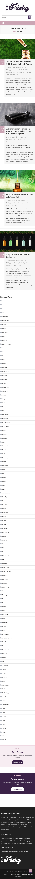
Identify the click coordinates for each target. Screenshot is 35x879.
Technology (5, 693)
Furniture (5, 450)
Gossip (4, 477)
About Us (6, 874)
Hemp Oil (25, 203)
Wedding (4, 740)
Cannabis (5, 348)
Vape (3, 724)
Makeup (4, 575)
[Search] (29, 17)
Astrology (5, 316)
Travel (4, 716)
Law (3, 552)
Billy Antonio (11, 67)
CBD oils (25, 70)
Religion (4, 653)
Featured (5, 438)
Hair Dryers (5, 497)
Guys (3, 485)
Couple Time (6, 387)
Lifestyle (4, 563)
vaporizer (13, 141)
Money (4, 591)
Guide (4, 481)
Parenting (5, 622)
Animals (4, 305)
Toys (3, 712)
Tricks (19, 265)
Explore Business (17, 789)
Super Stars (5, 685)
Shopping (5, 665)
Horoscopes (5, 528)
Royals (4, 657)
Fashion (4, 434)
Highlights (5, 512)
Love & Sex (5, 567)
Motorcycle (5, 595)
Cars (3, 352)
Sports (4, 673)
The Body (5, 697)
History (4, 516)
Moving (4, 602)
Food (3, 442)
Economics (5, 414)
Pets (3, 630)
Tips (3, 700)
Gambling (5, 457)
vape (7, 141)
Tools (3, 708)
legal (7, 205)
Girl (3, 473)
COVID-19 (5, 391)
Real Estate (5, 642)
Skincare (4, 669)
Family (4, 430)
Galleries (4, 454)
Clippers (4, 375)
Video (4, 732)
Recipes (4, 646)
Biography (5, 332)
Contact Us (13, 874)
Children (4, 367)
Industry (4, 540)
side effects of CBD (12, 74)
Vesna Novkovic (12, 200)
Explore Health (17, 762)
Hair (3, 489)
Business (4, 340)
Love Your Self (6, 571)
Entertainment (6, 422)
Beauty (4, 324)
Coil (24, 139)
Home (4, 524)
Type (28, 139)
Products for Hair (7, 638)
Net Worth (5, 614)
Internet (4, 544)
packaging (22, 263)
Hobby (4, 520)
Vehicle (4, 728)
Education (5, 418)
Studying (4, 677)
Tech (3, 689)
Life (3, 559)
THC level (14, 205)
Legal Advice (6, 555)
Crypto (4, 399)
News (3, 618)
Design (4, 407)
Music (4, 606)
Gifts (3, 469)
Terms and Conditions (27, 874)
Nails (3, 610)
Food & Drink (6, 446)
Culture (4, 403)
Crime (4, 395)
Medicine (4, 583)
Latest (18, 874)
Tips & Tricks (6, 704)
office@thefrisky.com (10, 847)
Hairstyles (5, 504)
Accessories (5, 301)
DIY (3, 410)
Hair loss (4, 501)
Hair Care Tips (6, 493)
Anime (4, 309)
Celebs (4, 363)
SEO (3, 661)
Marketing (5, 579)
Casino (4, 356)
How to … (5, 536)
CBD (25, 67)
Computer (5, 383)
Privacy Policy (18, 876)
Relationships (6, 650)
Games (4, 461)
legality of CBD (10, 72)
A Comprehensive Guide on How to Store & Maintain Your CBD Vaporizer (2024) (19, 131)
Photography (6, 634)
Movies (4, 599)
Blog (3, 336)
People (4, 626)
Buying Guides (6, 344)
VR (3, 736)
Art (3, 312)
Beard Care (5, 320)
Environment (6, 426)
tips (15, 265)
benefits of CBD (17, 70)
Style (3, 681)
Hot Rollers (5, 532)
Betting (4, 328)
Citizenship (5, 371)
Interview (4, 548)
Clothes (4, 379)
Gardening (5, 465)
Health (4, 508)
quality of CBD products (24, 72)
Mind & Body (6, 587)
